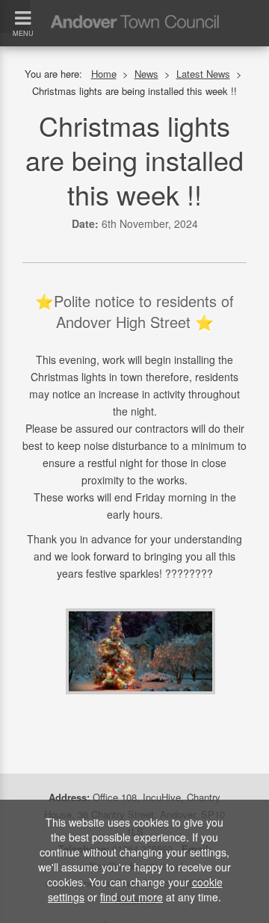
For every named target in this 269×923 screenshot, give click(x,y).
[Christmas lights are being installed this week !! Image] (140, 649)
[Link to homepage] (134, 6)
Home (104, 74)
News (146, 74)
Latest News (203, 74)
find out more (131, 896)
